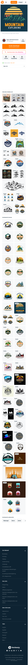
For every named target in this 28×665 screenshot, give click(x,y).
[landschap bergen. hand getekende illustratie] (13, 229)
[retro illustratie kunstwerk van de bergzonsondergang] (6, 98)
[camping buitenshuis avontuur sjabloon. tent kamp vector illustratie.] (8, 601)
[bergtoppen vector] (13, 119)
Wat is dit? (12, 62)
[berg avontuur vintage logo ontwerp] (18, 252)
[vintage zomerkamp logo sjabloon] (8, 280)
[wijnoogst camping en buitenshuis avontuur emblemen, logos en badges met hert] (8, 636)
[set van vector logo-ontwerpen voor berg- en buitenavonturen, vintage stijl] (9, 107)
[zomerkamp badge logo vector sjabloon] (8, 292)
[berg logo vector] (9, 153)
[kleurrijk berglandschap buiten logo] (8, 174)
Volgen (23, 41)
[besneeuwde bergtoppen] (9, 217)
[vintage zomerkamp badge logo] (8, 264)
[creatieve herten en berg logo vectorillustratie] (8, 206)
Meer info (6, 66)
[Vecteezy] (2, 2)
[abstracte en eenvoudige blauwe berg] (8, 143)
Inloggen (21, 2)
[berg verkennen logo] (8, 458)
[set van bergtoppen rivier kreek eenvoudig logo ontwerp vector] (8, 241)
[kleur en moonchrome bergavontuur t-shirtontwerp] (9, 185)
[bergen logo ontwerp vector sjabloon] (7, 133)
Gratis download (14, 46)
